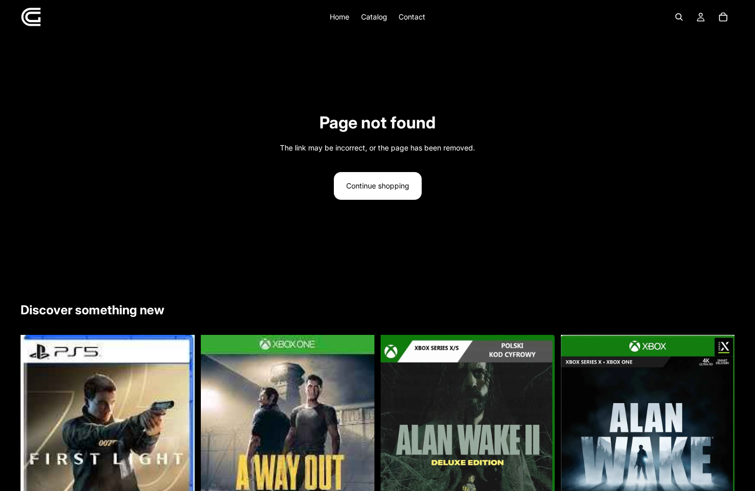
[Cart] (723, 17)
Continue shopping (377, 185)
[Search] (679, 17)
